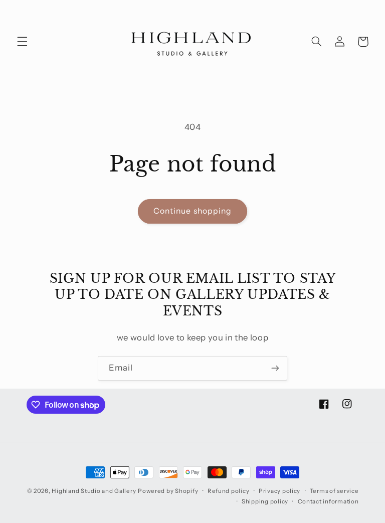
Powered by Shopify (168, 490)
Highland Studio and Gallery (94, 490)
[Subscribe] (275, 368)
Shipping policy (265, 501)
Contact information (328, 501)
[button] (22, 41)
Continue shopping (192, 211)
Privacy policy (279, 490)
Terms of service (334, 490)
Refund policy (229, 490)
